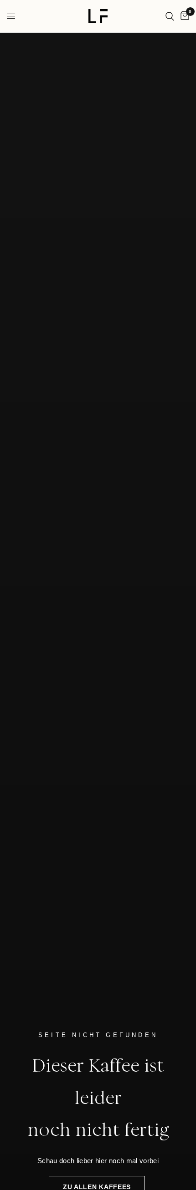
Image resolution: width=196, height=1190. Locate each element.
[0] (183, 16)
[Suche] (169, 16)
